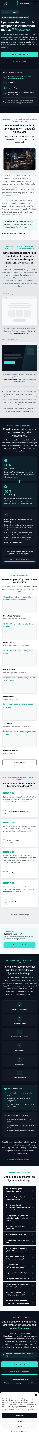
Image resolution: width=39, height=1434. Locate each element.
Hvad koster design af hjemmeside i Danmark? (19, 1190)
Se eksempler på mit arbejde (12, 233)
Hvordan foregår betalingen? (19, 1234)
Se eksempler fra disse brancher (18, 1159)
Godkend (19, 1415)
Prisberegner (24, 3)
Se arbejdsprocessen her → (23, 411)
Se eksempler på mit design (19, 1371)
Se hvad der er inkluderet (18, 559)
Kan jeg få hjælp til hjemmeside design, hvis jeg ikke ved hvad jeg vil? (19, 1218)
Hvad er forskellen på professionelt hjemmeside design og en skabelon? (19, 1207)
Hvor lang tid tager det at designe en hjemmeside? (19, 1258)
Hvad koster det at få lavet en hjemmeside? (19, 1227)
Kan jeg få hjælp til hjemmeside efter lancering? (19, 1285)
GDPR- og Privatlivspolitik (18, 1431)
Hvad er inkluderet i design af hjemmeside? (19, 1249)
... (4, 804)
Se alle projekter (19, 762)
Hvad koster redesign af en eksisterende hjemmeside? (19, 1294)
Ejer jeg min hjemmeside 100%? (19, 1278)
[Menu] (35, 3)
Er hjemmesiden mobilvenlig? (19, 1273)
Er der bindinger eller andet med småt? (19, 1241)
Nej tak (19, 1421)
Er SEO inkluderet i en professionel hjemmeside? (19, 1266)
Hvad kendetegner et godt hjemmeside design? (19, 1198)
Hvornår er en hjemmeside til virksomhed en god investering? (19, 1302)
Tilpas (19, 1427)
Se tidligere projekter (19, 61)
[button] (36, 1395)
